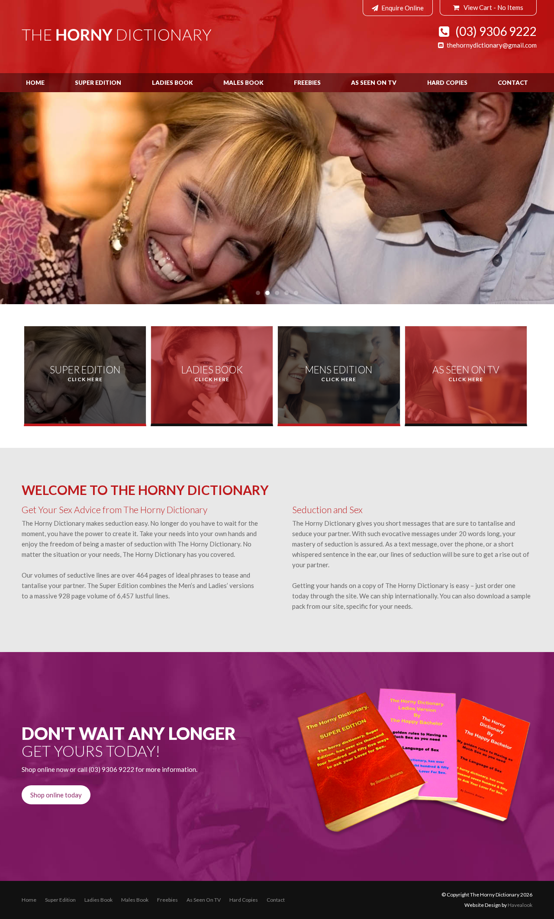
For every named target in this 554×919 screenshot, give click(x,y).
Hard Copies (447, 82)
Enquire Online (402, 8)
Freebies (307, 82)
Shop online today (56, 795)
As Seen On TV (373, 82)
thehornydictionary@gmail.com (492, 45)
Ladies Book (172, 82)
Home (35, 82)
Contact (513, 82)
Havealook (520, 905)
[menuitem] (29, 900)
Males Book (243, 82)
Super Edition (98, 82)
